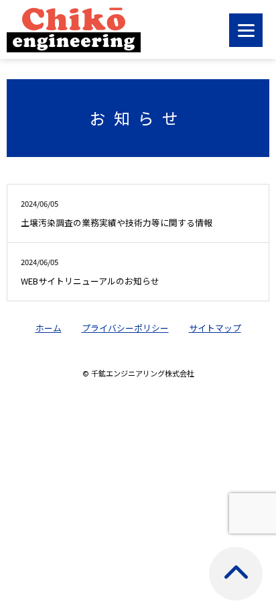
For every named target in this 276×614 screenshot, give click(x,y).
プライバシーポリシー (125, 327)
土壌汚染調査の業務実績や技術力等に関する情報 (116, 213)
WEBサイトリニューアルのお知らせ (90, 271)
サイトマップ (215, 327)
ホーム (49, 327)
